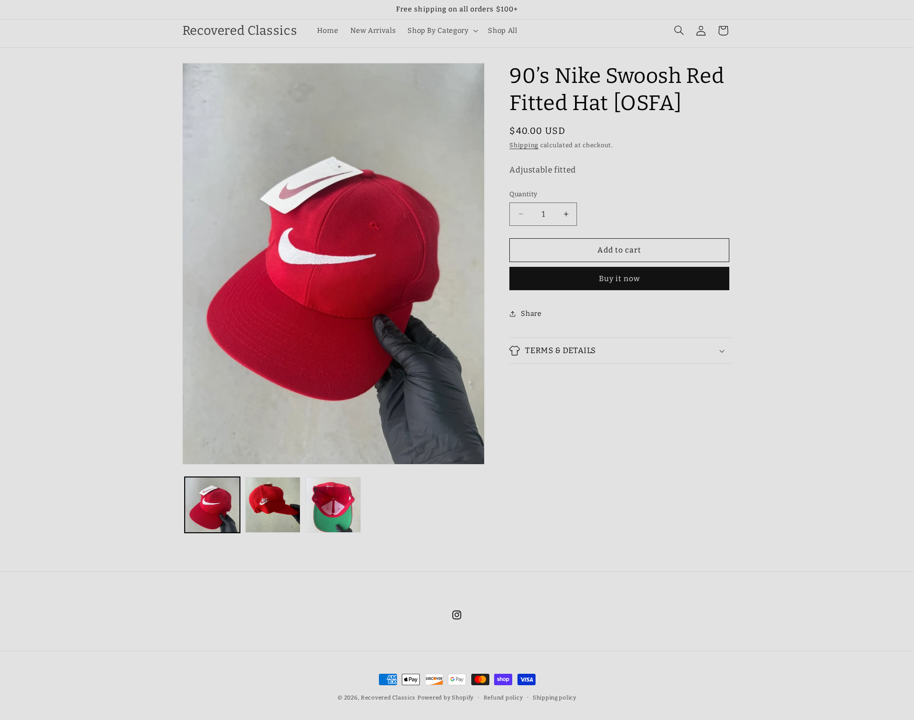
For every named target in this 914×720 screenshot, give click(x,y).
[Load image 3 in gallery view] (333, 505)
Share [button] (531, 313)
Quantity (523, 194)
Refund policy (503, 697)
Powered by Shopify (445, 697)
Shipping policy (554, 697)
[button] (442, 30)
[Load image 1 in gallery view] (212, 505)
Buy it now (620, 278)
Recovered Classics (388, 697)
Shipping (523, 145)
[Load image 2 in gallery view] (273, 505)
